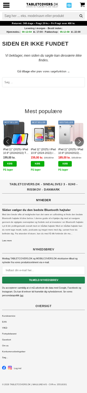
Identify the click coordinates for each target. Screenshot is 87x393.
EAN (4, 322)
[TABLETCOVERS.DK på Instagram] (10, 369)
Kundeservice (8, 316)
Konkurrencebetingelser (13, 351)
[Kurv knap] (82, 4)
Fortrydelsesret (9, 334)
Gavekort (6, 339)
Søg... (5, 357)
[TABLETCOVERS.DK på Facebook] (4, 369)
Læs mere (7, 240)
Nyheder (43, 200)
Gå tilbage (23, 71)
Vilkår (4, 328)
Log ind (17, 368)
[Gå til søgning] (81, 16)
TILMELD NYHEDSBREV (43, 280)
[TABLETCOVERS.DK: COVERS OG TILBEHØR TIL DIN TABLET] (42, 5)
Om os (5, 345)
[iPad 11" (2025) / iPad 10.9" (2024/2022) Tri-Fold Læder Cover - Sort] (16, 133)
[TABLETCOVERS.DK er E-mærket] (69, 6)
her (21, 295)
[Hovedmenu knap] (6, 5)
